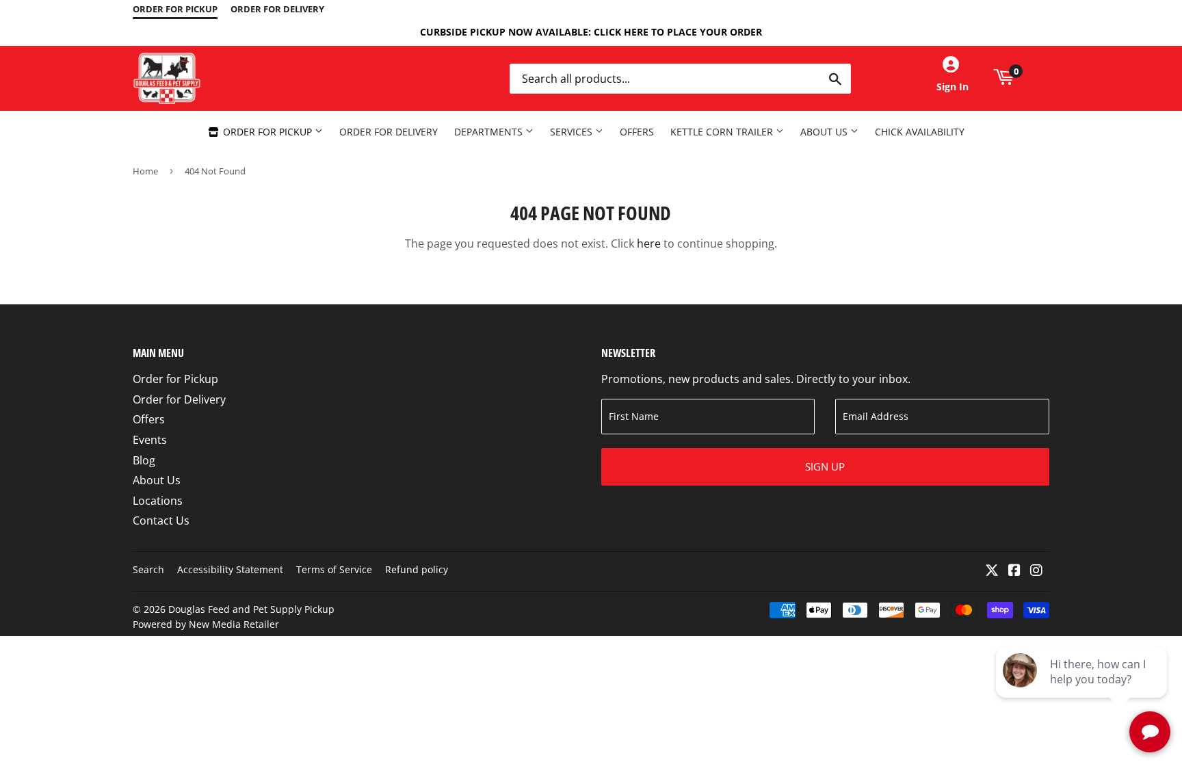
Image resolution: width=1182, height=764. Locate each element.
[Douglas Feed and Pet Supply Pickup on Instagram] (1036, 571)
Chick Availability (919, 131)
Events (150, 439)
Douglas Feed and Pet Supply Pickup (251, 609)
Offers (637, 131)
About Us (825, 131)
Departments (489, 131)
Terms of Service (334, 569)
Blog (144, 460)
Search (148, 569)
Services (572, 131)
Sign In (952, 86)
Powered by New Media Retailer (206, 624)
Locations (158, 500)
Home (145, 171)
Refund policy (416, 569)
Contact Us (161, 520)
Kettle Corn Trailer (723, 131)
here (649, 243)
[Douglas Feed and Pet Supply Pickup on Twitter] (992, 571)
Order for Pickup (267, 131)
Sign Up (825, 466)
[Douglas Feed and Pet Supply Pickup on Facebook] (1014, 571)
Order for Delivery (388, 131)
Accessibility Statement (230, 569)
